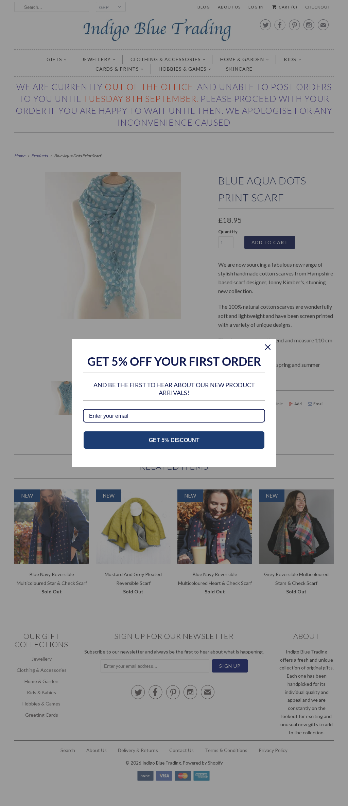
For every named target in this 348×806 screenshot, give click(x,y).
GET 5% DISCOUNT (174, 440)
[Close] (268, 347)
